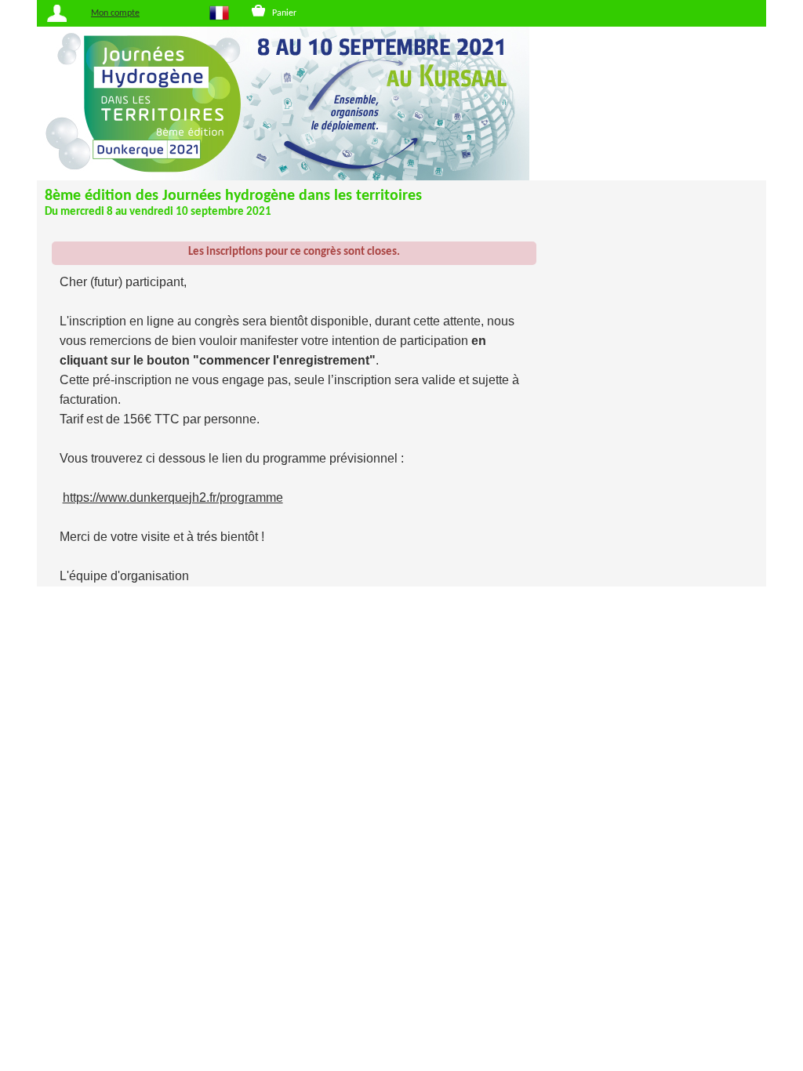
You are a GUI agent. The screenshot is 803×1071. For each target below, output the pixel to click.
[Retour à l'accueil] (401, 103)
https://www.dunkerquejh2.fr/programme (173, 497)
